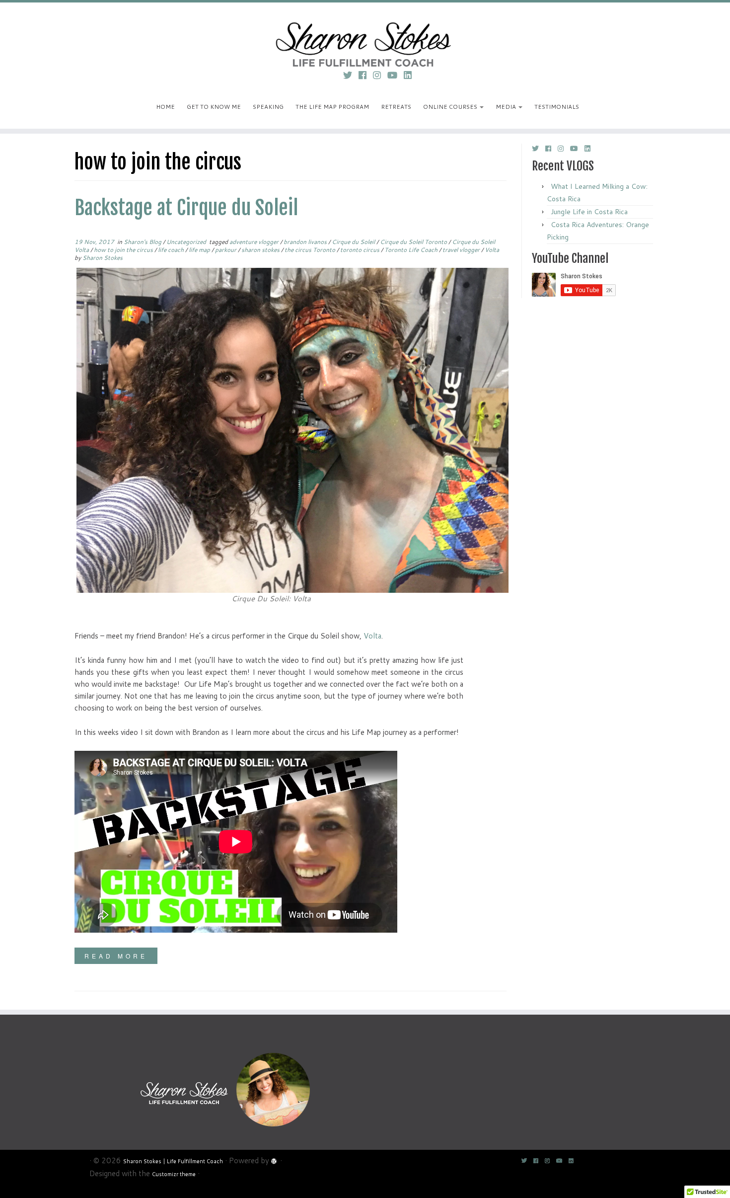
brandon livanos (306, 242)
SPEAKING (268, 106)
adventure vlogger (254, 242)
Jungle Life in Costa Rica (589, 212)
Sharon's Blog (143, 242)
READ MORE (115, 956)
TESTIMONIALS (556, 106)
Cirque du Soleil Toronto (414, 242)
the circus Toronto (311, 249)
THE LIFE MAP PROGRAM (332, 106)
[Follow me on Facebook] (366, 75)
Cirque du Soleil (354, 242)
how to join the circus (124, 249)
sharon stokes (261, 249)
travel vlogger (461, 249)
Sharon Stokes (102, 257)
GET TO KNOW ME (214, 106)
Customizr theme (174, 1174)
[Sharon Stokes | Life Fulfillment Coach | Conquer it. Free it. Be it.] (365, 32)
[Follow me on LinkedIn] (411, 75)
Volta (492, 249)
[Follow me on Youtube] (395, 75)
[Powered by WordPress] (274, 1159)
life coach (171, 249)
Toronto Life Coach (411, 249)
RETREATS (396, 106)
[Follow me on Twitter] (351, 75)
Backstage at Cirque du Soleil (186, 207)
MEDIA (506, 106)
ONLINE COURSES (451, 106)
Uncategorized (187, 242)
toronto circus (360, 249)
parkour (226, 249)
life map (200, 249)
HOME (165, 106)
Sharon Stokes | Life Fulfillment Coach (173, 1161)
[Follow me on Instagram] (380, 75)
